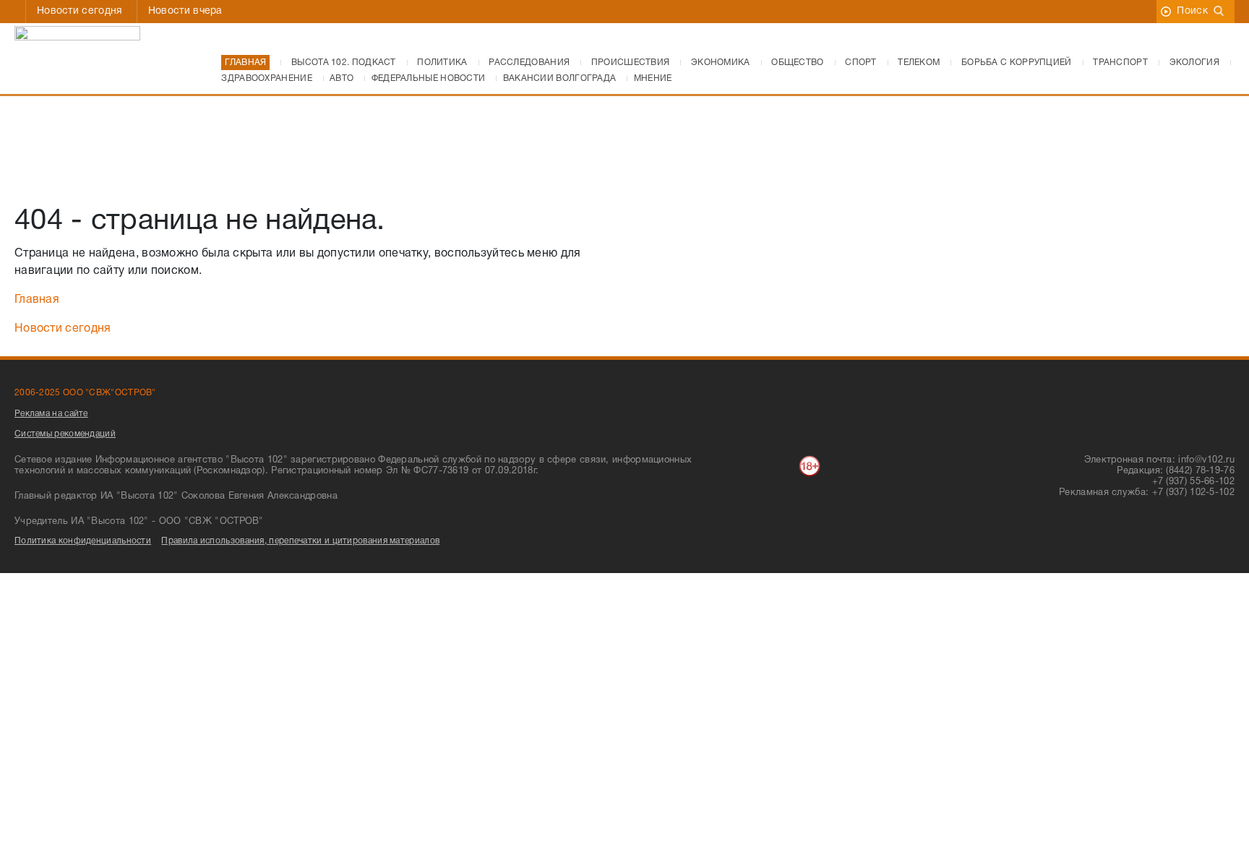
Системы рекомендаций (65, 434)
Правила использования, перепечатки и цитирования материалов (300, 541)
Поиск (1192, 11)
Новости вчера (185, 11)
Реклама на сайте (51, 414)
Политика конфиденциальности (82, 541)
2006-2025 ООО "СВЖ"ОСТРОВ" (85, 393)
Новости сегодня (80, 11)
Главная (36, 300)
